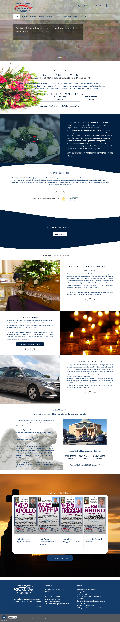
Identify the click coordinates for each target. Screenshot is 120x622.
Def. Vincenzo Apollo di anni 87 (24, 540)
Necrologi (50, 16)
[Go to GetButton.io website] (4, 620)
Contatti (82, 16)
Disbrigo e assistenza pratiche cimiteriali (91, 608)
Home (16, 16)
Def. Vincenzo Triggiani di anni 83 (71, 540)
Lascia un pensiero (64, 16)
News (75, 16)
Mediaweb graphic (103, 618)
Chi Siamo (24, 16)
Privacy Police (45, 618)
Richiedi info (100, 5)
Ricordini (80, 598)
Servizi (41, 16)
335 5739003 (86, 6)
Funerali (33, 16)
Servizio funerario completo (86, 589)
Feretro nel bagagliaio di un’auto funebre (91, 601)
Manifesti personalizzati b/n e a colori (90, 596)
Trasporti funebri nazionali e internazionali (87, 593)
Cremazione (81, 603)
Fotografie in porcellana (85, 605)
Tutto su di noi (60, 172)
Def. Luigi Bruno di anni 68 (94, 540)
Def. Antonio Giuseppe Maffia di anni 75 (48, 541)
